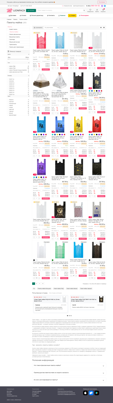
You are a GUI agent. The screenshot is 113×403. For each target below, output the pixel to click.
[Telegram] (104, 6)
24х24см (11, 81)
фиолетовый (12, 115)
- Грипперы (11, 39)
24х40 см (11, 83)
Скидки (73, 15)
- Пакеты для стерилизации (16, 47)
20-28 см (40, 90)
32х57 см (11, 79)
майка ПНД (12, 68)
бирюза (11, 99)
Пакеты (15, 19)
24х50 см (11, 88)
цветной (11, 109)
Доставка (13, 15)
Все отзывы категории (55, 293)
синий (11, 107)
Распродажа (85, 15)
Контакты (52, 15)
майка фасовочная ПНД (15, 72)
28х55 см (11, 92)
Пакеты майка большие (44, 288)
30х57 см (11, 94)
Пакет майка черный (86, 288)
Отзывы (34, 394)
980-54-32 (93, 6)
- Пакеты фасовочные (14, 34)
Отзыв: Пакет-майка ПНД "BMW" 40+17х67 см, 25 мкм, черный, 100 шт (83, 300)
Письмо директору (37, 15)
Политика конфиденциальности (66, 394)
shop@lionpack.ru (80, 5)
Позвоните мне (68, 5)
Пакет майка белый (72, 288)
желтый (11, 101)
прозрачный (12, 103)
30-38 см (35, 90)
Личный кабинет (36, 391)
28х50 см (11, 90)
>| (42, 283)
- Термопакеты (12, 44)
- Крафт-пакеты (12, 29)
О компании (35, 392)
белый (11, 113)
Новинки (62, 15)
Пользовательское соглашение (66, 392)
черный (11, 111)
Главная (9, 19)
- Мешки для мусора (14, 42)
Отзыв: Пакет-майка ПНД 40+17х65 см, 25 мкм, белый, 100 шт (47, 300)
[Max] (102, 6)
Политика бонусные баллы (65, 391)
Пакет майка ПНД (58, 288)
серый (11, 105)
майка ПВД (12, 66)
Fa (34, 288)
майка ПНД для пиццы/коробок (18, 70)
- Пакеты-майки (13, 31)
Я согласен (102, 2)
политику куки (30, 2)
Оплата (23, 15)
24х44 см (11, 86)
